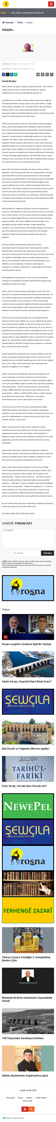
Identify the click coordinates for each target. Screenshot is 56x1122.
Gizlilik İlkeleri (41, 1098)
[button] (42, 74)
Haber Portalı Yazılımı (15, 1118)
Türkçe (20, 23)
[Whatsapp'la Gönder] (15, 74)
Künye (20, 1098)
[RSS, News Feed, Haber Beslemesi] (31, 1109)
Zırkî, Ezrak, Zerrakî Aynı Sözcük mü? (27, 13)
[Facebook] (3, 74)
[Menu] (51, 4)
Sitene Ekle (27, 1101)
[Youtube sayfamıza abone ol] (24, 1109)
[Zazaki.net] (6, 4)
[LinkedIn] (11, 74)
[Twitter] (7, 74)
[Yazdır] (38, 74)
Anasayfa (9, 23)
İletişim (29, 1098)
